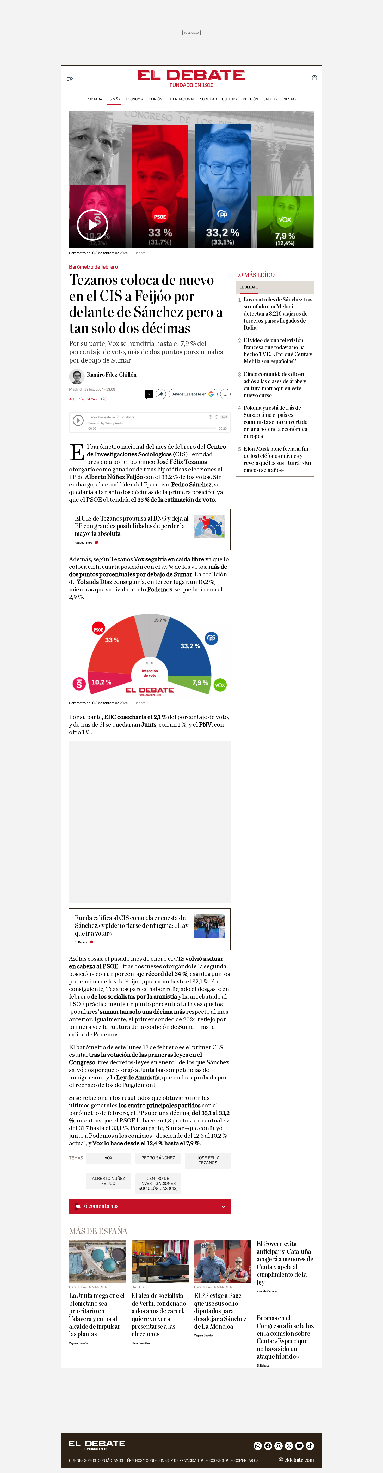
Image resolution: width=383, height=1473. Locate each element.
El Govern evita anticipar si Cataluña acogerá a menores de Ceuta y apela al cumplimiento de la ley (285, 1263)
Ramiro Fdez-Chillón (112, 375)
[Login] (314, 78)
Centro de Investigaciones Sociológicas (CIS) (158, 1183)
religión (250, 99)
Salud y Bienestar (280, 99)
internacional (181, 99)
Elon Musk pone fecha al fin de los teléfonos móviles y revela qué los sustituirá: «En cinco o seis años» (277, 459)
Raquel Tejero (83, 542)
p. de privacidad (185, 1460)
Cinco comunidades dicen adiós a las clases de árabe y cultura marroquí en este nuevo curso (275, 385)
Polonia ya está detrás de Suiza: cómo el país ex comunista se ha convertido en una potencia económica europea (275, 422)
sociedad (208, 99)
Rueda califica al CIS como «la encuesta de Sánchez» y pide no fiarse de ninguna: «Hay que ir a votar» (131, 925)
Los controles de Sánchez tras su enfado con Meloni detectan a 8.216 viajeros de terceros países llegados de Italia (278, 313)
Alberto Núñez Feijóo (108, 1181)
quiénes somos (82, 1460)
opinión (155, 99)
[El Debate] (191, 75)
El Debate (81, 942)
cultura (230, 99)
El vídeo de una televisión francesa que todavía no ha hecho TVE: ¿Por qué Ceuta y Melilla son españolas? (278, 351)
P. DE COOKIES (212, 1460)
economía (135, 99)
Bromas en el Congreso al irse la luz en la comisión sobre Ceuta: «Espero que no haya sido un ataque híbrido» (285, 1337)
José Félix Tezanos (208, 1160)
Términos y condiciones (147, 1460)
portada (94, 99)
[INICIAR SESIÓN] (314, 78)
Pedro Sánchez (158, 1157)
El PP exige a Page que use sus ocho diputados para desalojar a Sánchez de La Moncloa (220, 1311)
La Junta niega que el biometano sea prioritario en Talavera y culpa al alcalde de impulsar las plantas (97, 1315)
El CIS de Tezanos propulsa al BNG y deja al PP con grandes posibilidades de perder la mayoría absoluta (132, 526)
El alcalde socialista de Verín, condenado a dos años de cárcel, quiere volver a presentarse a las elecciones (159, 1315)
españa (114, 99)
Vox (108, 1157)
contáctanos (110, 1460)
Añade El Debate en (189, 394)
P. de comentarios (242, 1460)
